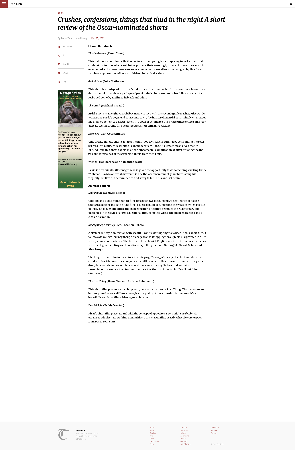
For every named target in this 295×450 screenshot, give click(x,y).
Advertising (185, 436)
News (152, 430)
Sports (152, 438)
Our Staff (184, 441)
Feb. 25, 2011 (97, 38)
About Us (184, 427)
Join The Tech (186, 444)
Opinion (153, 433)
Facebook (214, 430)
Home (152, 427)
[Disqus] (147, 374)
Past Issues (184, 430)
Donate (183, 438)
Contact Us (215, 427)
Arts (60, 13)
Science (152, 444)
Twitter (214, 433)
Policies (183, 433)
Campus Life (154, 441)
